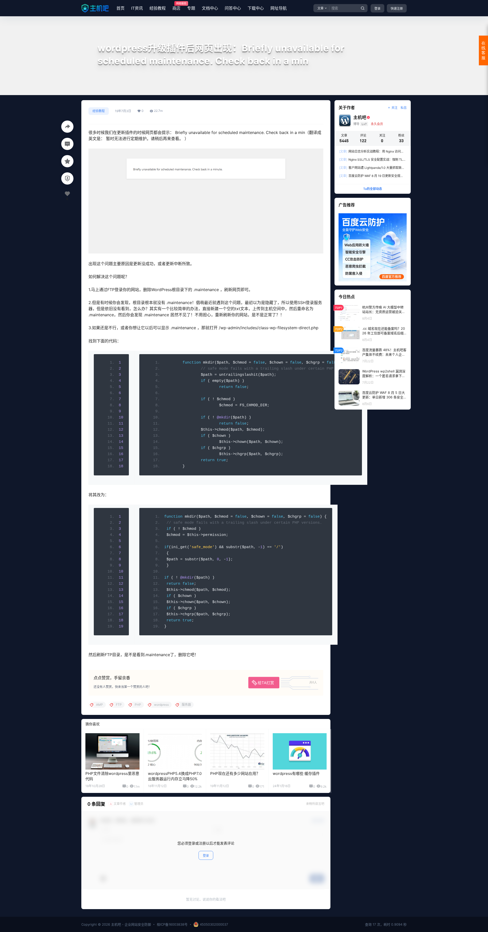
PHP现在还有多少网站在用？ (235, 773)
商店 (176, 6)
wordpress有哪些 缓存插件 (296, 773)
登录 (377, 8)
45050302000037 (214, 924)
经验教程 (157, 8)
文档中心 (210, 8)
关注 (394, 108)
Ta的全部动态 (372, 189)
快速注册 (397, 8)
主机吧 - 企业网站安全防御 (130, 924)
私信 (404, 108)
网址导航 (278, 8)
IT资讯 (137, 8)
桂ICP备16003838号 (172, 924)
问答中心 (233, 8)
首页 (120, 8)
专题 (191, 8)
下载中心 (256, 8)
